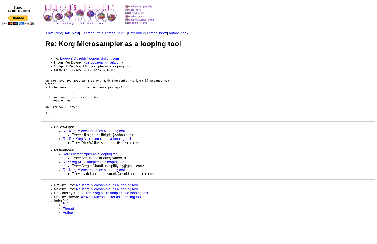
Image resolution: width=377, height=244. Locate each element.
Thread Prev (93, 33)
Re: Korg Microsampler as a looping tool (94, 131)
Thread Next (113, 33)
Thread (68, 209)
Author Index (178, 33)
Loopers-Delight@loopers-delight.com (89, 58)
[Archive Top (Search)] (145, 7)
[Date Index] (145, 10)
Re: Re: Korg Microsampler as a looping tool (97, 139)
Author (68, 213)
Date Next (71, 33)
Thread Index (156, 33)
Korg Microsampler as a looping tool (90, 154)
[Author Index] (145, 17)
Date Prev (54, 33)
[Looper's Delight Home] (145, 20)
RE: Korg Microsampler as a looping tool (94, 162)
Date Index (136, 33)
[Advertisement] (19, 117)
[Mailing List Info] (145, 25)
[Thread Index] (145, 13)
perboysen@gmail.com (103, 62)
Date (66, 205)
